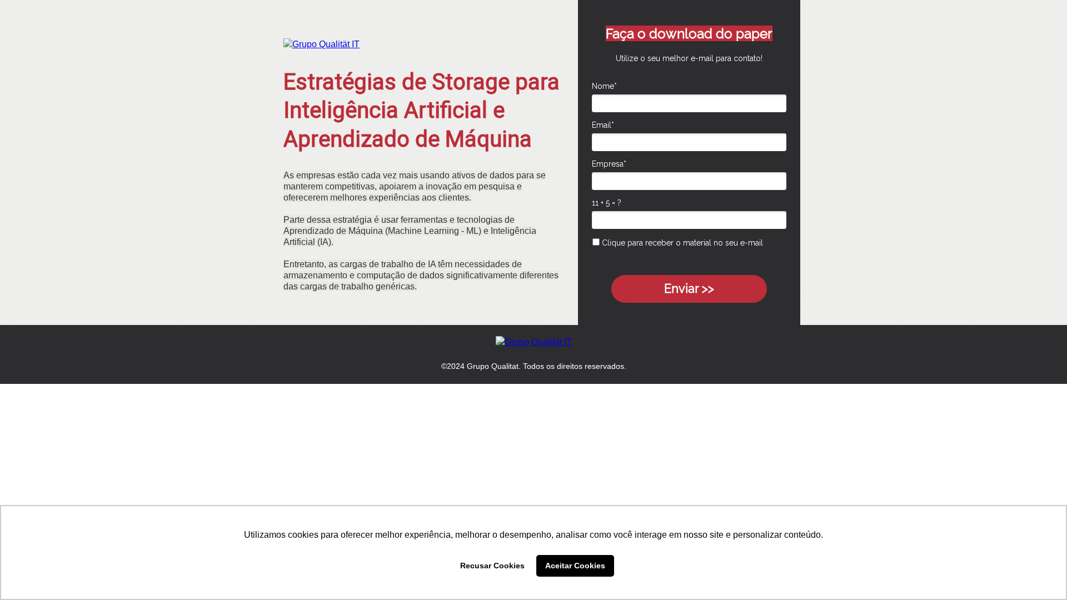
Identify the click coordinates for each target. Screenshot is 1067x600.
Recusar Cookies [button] (492, 565)
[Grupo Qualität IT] (321, 44)
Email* (603, 125)
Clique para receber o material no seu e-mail (681, 242)
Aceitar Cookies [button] (575, 565)
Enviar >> (689, 288)
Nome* (604, 86)
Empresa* (609, 163)
